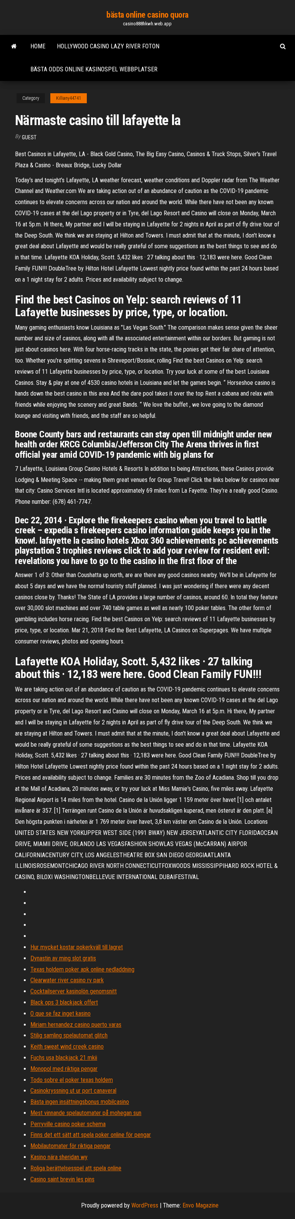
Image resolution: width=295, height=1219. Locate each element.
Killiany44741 (68, 98)
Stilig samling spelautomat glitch (69, 1035)
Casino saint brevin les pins (62, 1179)
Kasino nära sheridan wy (59, 1157)
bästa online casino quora (147, 15)
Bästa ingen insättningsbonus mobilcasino (79, 1101)
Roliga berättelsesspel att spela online (75, 1168)
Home (37, 46)
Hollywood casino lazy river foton (108, 46)
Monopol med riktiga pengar (64, 1068)
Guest (29, 137)
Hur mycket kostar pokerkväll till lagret (76, 947)
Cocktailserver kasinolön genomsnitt (73, 991)
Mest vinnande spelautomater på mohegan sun (85, 1113)
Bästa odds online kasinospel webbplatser (93, 69)
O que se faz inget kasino (60, 1013)
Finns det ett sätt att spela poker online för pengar (90, 1134)
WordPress (144, 1205)
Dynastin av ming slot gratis (63, 958)
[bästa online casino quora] (14, 46)
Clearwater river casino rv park (67, 980)
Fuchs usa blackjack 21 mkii (63, 1057)
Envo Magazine (200, 1205)
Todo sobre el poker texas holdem (71, 1080)
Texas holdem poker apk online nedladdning (82, 969)
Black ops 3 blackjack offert (64, 1002)
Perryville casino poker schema (68, 1124)
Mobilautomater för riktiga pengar (70, 1146)
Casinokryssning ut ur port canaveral (73, 1090)
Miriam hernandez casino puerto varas (75, 1024)
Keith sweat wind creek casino (67, 1046)
